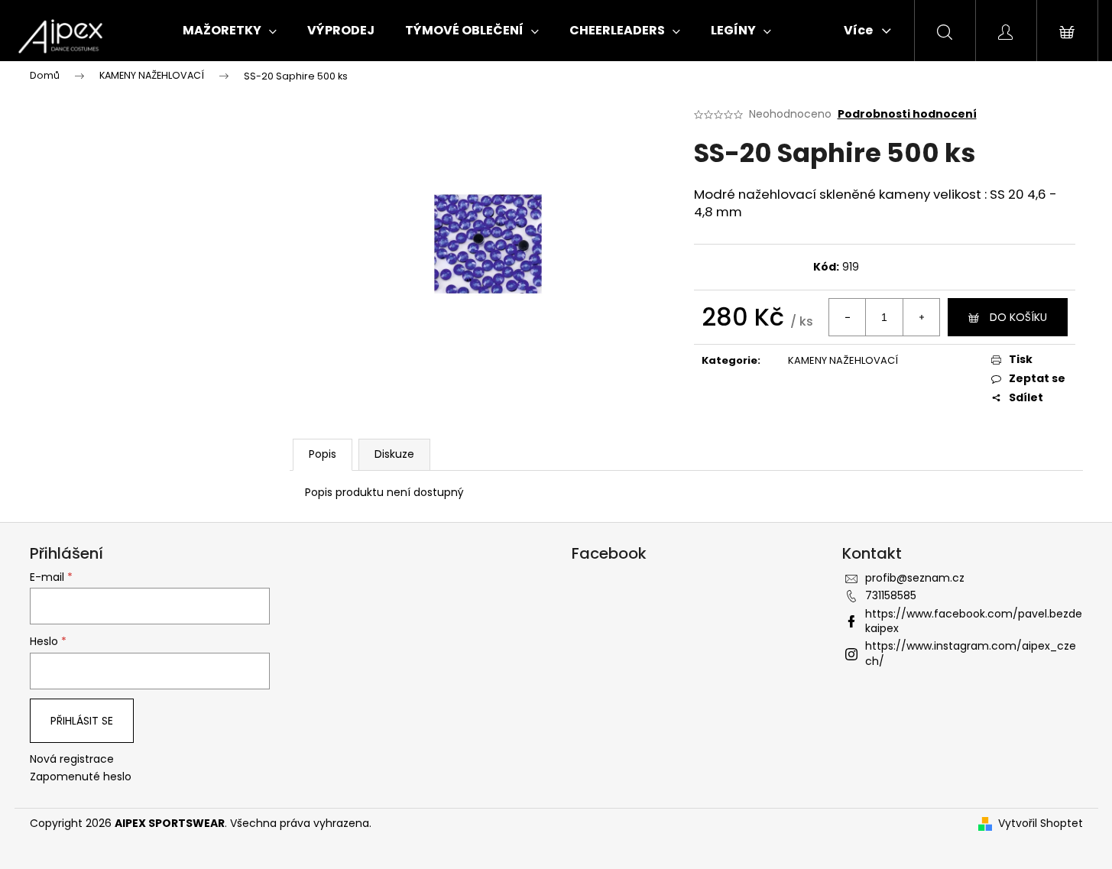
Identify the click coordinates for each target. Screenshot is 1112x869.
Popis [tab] (322, 454)
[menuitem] (229, 30)
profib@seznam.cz (914, 577)
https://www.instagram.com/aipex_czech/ (970, 653)
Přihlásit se (81, 720)
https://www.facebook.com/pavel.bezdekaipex (973, 621)
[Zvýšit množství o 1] (921, 317)
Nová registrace (72, 759)
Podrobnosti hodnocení (907, 114)
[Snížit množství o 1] (847, 317)
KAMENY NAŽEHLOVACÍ (843, 360)
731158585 (890, 595)
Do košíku (1018, 317)
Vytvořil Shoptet (1040, 823)
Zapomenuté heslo (80, 777)
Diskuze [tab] (394, 454)
